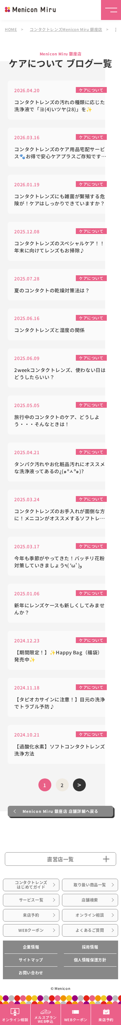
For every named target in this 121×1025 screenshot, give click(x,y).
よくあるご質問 (90, 930)
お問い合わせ (31, 973)
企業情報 (31, 947)
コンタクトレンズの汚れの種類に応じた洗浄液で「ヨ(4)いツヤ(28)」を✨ (59, 106)
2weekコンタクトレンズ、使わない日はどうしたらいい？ (60, 373)
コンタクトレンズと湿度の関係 (49, 330)
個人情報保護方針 (90, 960)
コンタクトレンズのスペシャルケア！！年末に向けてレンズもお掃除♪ (59, 247)
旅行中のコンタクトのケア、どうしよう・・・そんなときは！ (56, 421)
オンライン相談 (90, 915)
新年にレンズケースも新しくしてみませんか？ (59, 609)
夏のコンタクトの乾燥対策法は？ (52, 290)
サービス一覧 (31, 900)
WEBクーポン (31, 930)
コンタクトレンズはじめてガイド (31, 885)
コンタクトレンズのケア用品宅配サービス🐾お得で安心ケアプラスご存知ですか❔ (60, 153)
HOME (11, 29)
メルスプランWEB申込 (45, 1019)
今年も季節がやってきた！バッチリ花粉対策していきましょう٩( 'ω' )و (59, 562)
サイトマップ (31, 960)
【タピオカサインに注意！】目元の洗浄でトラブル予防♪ (59, 703)
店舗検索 (90, 900)
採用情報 (90, 947)
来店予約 (31, 915)
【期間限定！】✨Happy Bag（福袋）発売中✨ (58, 656)
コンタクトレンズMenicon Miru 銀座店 (66, 29)
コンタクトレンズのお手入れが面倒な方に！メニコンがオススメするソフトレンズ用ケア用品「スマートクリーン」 (59, 515)
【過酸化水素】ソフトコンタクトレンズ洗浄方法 (59, 750)
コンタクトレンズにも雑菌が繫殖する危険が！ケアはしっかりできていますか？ (59, 200)
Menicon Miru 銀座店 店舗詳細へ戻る (61, 811)
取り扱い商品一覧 (90, 885)
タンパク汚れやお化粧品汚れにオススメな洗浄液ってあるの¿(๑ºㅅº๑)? (59, 468)
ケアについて (91, 90)
